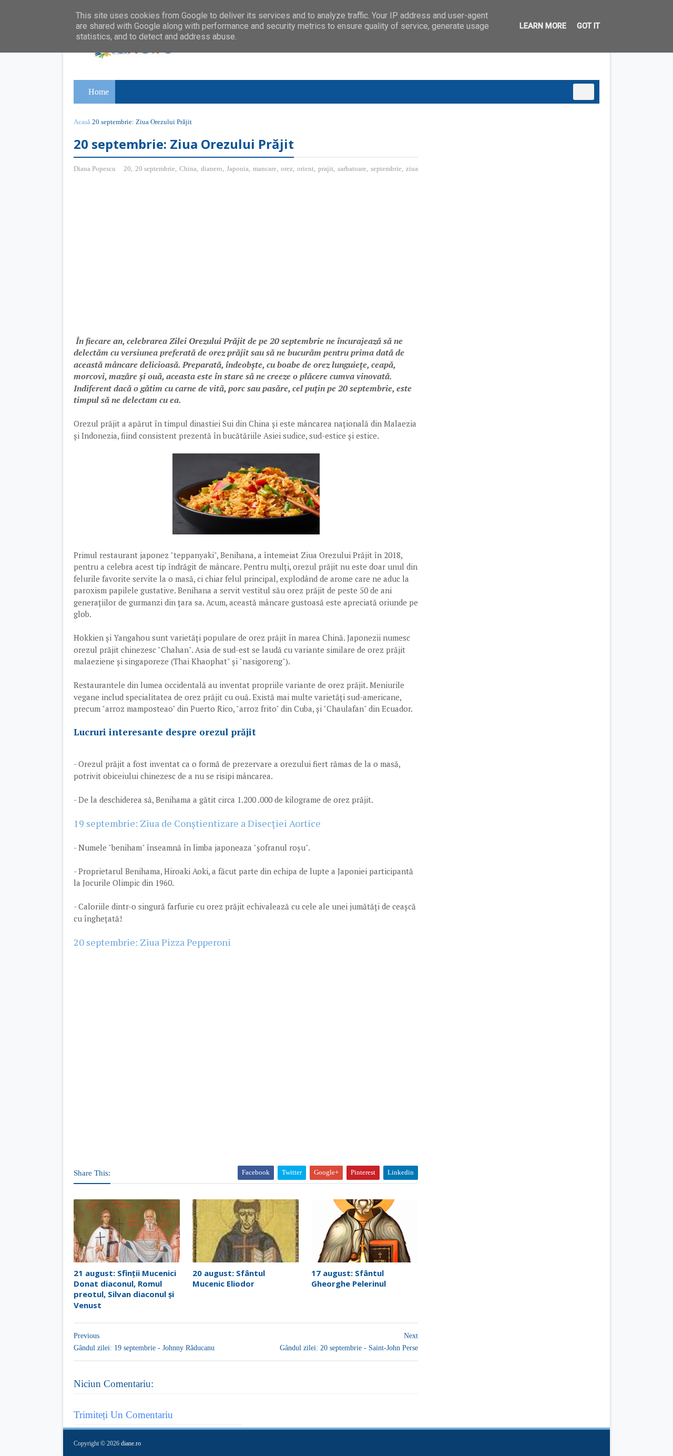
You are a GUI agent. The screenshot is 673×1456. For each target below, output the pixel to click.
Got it (588, 26)
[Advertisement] (162, 258)
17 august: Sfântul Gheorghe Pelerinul (348, 1278)
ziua (412, 169)
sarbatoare (352, 169)
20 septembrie (155, 169)
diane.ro (131, 1443)
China (188, 169)
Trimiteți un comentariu (123, 1414)
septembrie (386, 169)
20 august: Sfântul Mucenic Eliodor (228, 1278)
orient (305, 169)
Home (98, 91)
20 (127, 169)
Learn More (542, 26)
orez (287, 169)
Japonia (238, 169)
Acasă (82, 122)
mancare (265, 169)
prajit (325, 169)
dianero (211, 169)
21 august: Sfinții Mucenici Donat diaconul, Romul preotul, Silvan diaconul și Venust (125, 1289)
